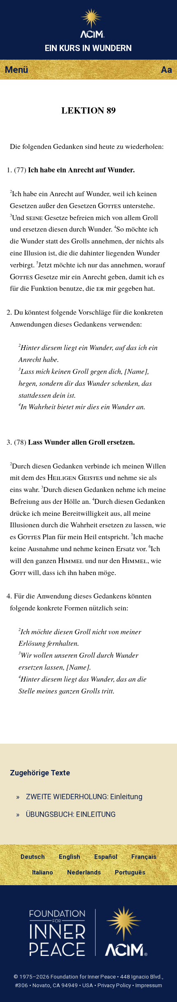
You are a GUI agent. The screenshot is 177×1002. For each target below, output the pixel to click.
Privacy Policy (114, 985)
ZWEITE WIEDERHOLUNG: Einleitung (84, 796)
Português (130, 872)
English (69, 857)
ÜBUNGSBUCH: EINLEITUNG (71, 814)
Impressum (148, 985)
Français (143, 857)
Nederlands (84, 872)
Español (105, 857)
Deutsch (33, 857)
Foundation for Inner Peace (83, 977)
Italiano (42, 872)
